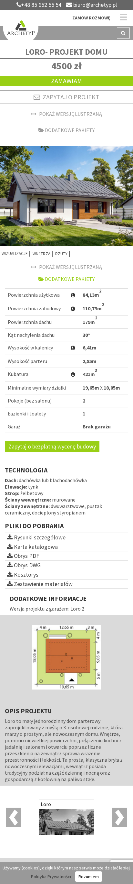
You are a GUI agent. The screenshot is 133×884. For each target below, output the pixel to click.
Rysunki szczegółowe (39, 537)
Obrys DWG (27, 565)
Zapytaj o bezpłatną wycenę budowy (52, 446)
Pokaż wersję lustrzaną (69, 114)
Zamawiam (66, 81)
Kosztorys (25, 574)
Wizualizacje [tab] (15, 253)
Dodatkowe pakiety (69, 130)
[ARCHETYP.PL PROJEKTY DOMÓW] (20, 28)
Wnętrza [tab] (41, 254)
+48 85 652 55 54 (41, 4)
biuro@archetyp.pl (94, 4)
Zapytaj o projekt (69, 97)
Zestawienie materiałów (43, 584)
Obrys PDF (26, 555)
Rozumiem (88, 876)
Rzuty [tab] (61, 254)
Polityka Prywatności (51, 876)
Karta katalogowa (35, 546)
